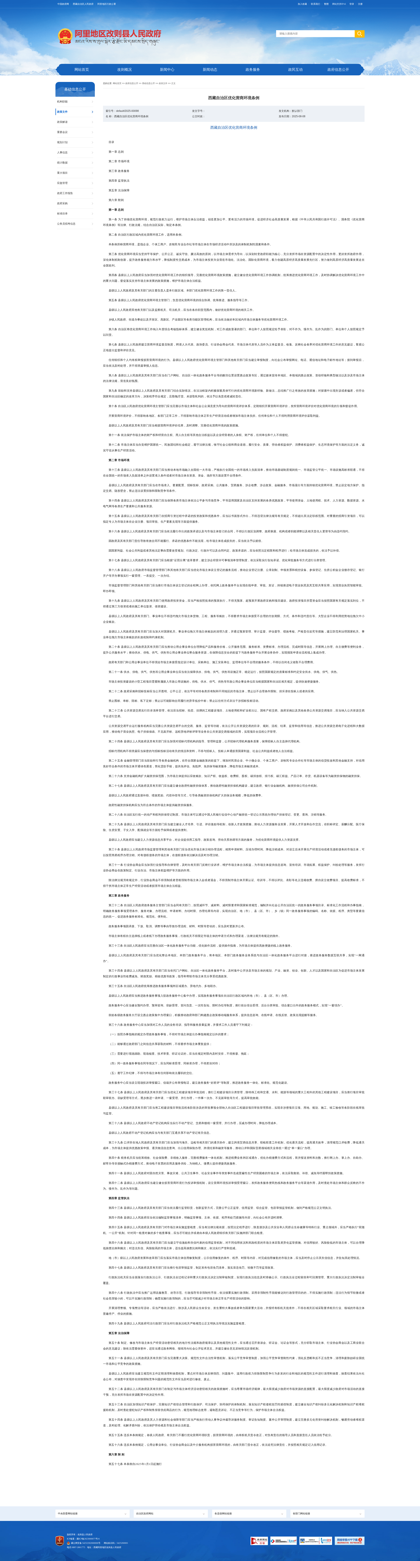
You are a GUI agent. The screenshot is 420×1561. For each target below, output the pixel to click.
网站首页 (81, 69)
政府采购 (62, 203)
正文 (173, 83)
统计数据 (62, 162)
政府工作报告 (65, 193)
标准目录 (62, 213)
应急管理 (62, 183)
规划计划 (62, 142)
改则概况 (124, 69)
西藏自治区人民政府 (83, 4)
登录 (351, 4)
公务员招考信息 (66, 223)
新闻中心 (167, 69)
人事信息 (62, 152)
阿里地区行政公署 (106, 4)
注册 (360, 4)
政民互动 (295, 69)
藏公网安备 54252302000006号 (85, 1543)
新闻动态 (210, 69)
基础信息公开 (148, 83)
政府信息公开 (338, 69)
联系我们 (315, 4)
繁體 (326, 4)
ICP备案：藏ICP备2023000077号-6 (83, 1539)
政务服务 (253, 69)
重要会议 (62, 132)
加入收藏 (302, 4)
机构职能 (62, 101)
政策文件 (62, 111)
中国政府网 (63, 4)
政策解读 (62, 122)
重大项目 (62, 172)
